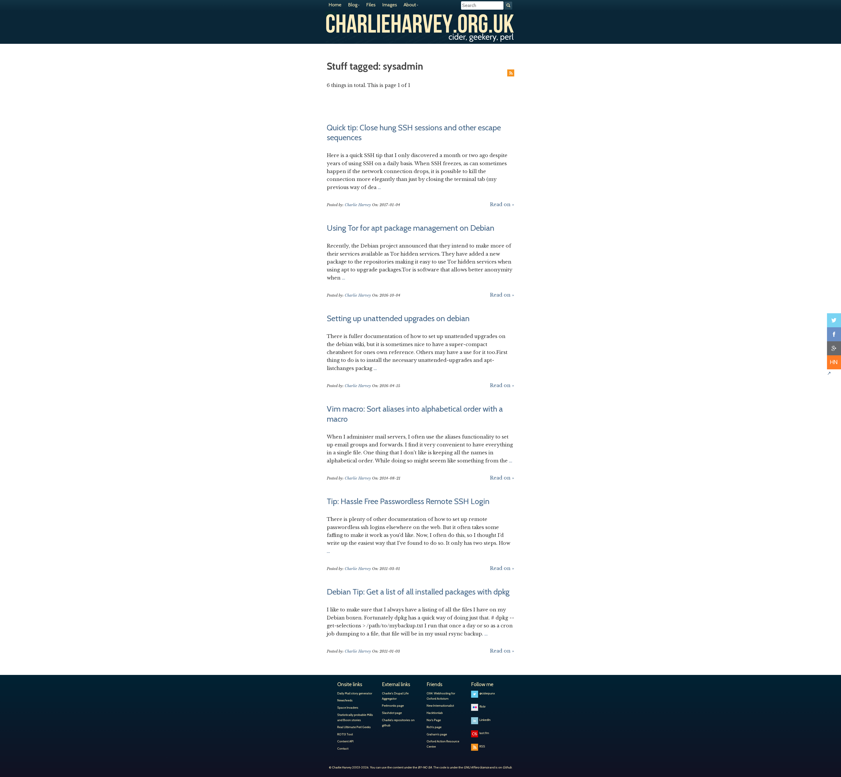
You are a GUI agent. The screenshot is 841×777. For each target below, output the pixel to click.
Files (371, 5)
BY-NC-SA (425, 767)
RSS (510, 72)
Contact (342, 748)
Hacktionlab (435, 713)
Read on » (502, 204)
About (410, 5)
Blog (352, 5)
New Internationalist (440, 706)
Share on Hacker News (834, 362)
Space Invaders (347, 708)
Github (507, 767)
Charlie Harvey (420, 23)
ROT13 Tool (345, 734)
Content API (345, 741)
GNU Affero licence (476, 767)
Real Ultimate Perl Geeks (354, 727)
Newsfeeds (345, 700)
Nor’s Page (434, 720)
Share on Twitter (834, 320)
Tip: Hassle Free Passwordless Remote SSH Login (408, 501)
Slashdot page (392, 713)
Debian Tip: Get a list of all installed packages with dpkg (418, 591)
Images (389, 5)
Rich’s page (434, 727)
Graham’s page (437, 734)
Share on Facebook (834, 334)
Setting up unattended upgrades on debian (398, 318)
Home (335, 5)
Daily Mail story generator (354, 693)
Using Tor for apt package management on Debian (410, 228)
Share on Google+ (834, 348)
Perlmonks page (393, 706)
